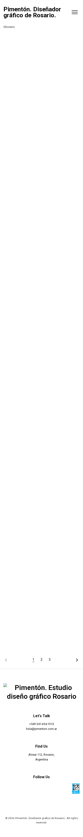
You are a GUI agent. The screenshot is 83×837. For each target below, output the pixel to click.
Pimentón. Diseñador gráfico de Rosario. (32, 12)
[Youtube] (57, 788)
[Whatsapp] (46, 788)
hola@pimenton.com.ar (41, 729)
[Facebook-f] (15, 788)
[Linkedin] (67, 788)
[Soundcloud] (36, 788)
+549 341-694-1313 (41, 724)
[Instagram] (25, 788)
